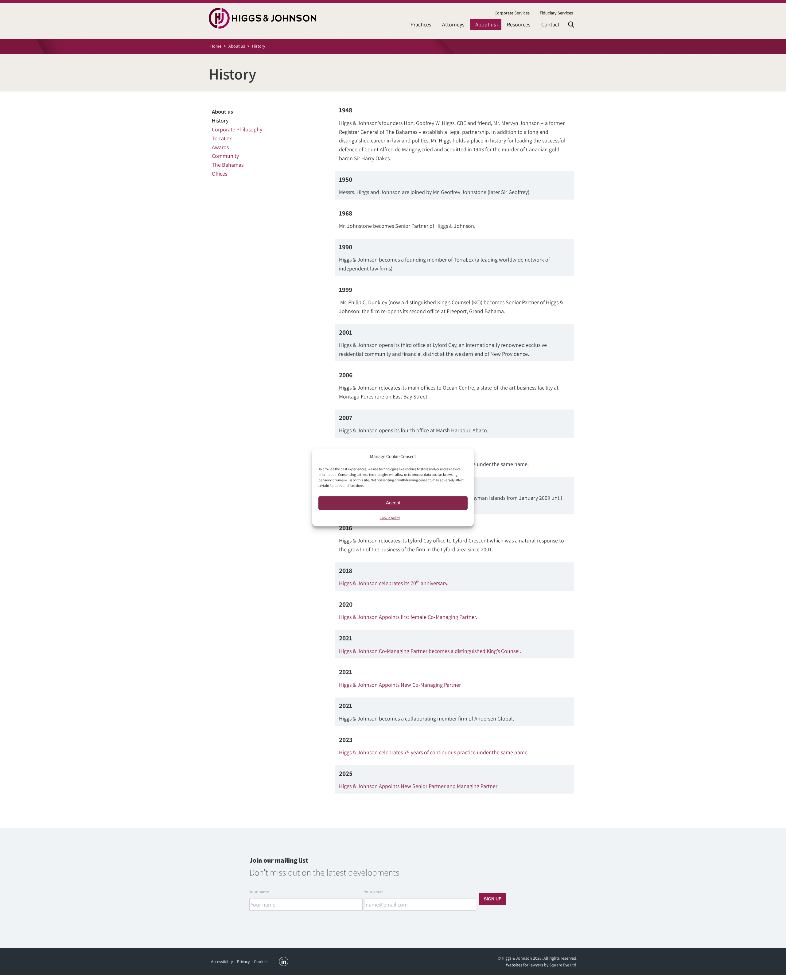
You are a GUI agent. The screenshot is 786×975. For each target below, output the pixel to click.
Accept (393, 502)
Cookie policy (390, 517)
